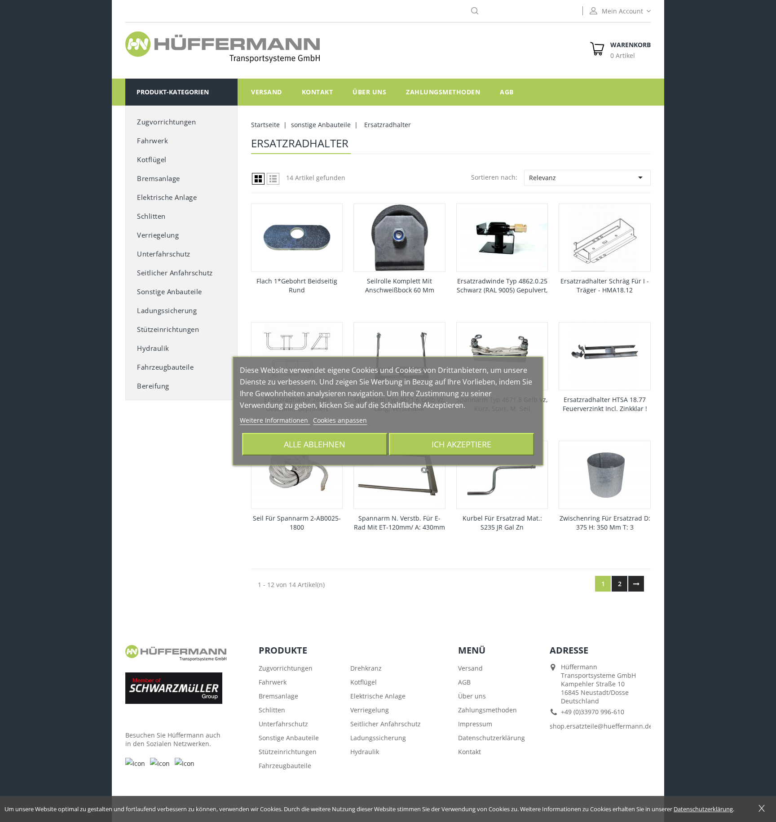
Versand (266, 92)
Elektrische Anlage (167, 197)
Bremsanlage (158, 178)
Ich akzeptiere (461, 444)
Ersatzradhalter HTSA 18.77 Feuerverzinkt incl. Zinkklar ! (605, 404)
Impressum (475, 724)
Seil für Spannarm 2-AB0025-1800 (297, 522)
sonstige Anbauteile (169, 291)
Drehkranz (366, 668)
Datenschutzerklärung (491, 738)
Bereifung (153, 385)
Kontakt (317, 92)
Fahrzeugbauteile (165, 366)
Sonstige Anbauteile (289, 738)
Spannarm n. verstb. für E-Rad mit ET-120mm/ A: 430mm (399, 522)
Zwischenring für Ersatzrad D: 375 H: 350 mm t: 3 (605, 522)
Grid (258, 178)
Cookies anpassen (340, 420)
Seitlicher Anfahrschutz (385, 724)
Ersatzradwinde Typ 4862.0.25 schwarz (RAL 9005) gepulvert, (502, 285)
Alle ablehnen (314, 444)
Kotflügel (152, 159)
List (273, 178)
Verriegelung (158, 234)
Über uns (369, 92)
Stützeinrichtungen (168, 329)
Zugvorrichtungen (166, 121)
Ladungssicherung (167, 310)
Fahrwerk (152, 140)
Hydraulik (153, 348)
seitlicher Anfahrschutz (175, 272)
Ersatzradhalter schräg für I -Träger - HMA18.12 (604, 285)
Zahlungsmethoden (443, 92)
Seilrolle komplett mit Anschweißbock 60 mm (399, 285)
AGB (507, 92)
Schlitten (151, 216)
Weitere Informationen (275, 420)
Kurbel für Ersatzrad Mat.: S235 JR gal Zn (502, 522)
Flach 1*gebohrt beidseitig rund (296, 285)
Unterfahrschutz (163, 253)
